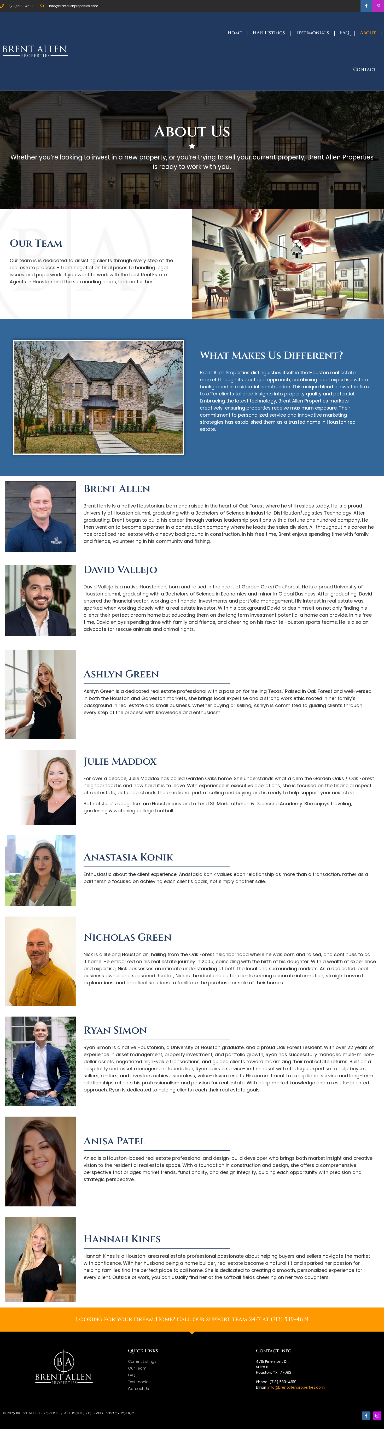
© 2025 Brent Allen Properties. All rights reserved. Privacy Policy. (69, 1413)
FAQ (344, 33)
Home (235, 33)
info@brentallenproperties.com (296, 1387)
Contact (364, 69)
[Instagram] (378, 6)
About (368, 33)
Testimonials (312, 33)
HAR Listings (269, 33)
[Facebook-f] (366, 6)
